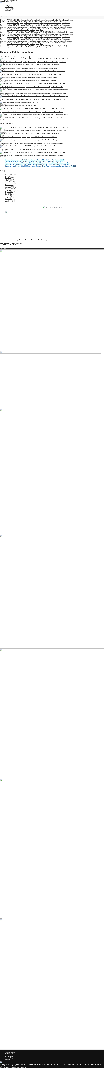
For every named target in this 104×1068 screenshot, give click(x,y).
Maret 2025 (8, 199)
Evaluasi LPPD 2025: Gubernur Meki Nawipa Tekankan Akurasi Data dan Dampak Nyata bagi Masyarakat (38, 26)
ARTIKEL (8, 11)
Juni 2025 (8, 194)
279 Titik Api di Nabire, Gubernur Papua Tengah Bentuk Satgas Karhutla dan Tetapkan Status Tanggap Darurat (40, 20)
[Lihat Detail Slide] (30, 238)
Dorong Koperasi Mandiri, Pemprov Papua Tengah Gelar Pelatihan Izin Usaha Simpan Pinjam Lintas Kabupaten (39, 27)
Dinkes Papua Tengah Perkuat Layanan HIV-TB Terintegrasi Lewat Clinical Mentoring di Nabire (35, 24)
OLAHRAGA (9, 9)
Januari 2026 (9, 185)
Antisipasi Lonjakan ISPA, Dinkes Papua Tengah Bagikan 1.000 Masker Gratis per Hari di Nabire (35, 21)
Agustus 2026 (9, 175)
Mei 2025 (8, 196)
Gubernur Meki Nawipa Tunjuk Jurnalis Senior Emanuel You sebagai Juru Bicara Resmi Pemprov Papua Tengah (39, 28)
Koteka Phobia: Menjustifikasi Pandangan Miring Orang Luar (25, 30)
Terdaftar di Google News (53, 207)
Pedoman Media (10, 1052)
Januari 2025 (9, 201)
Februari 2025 (9, 200)
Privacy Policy (9, 1058)
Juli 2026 (8, 176)
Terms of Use (9, 1053)
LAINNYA (3, 248)
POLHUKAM (9, 7)
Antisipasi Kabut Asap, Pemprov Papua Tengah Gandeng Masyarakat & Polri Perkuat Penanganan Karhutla (38, 23)
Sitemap (7, 1059)
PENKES (8, 5)
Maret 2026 (8, 182)
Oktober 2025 (9, 189)
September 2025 (10, 190)
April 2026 (8, 180)
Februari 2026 (9, 183)
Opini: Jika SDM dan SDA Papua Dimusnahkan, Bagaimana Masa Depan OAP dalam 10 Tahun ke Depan (38, 31)
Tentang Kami (9, 1056)
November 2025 (10, 187)
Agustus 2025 (9, 192)
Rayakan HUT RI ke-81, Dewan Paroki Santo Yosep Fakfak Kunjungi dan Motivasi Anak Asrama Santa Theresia (40, 33)
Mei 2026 (8, 179)
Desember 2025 (9, 186)
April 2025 (8, 197)
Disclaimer (8, 1051)
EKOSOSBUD (9, 8)
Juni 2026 (8, 178)
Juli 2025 (8, 193)
